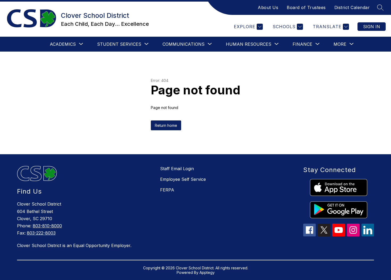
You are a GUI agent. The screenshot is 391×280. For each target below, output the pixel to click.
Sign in (371, 26)
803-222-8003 (41, 233)
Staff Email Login (177, 168)
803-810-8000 (47, 225)
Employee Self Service (183, 179)
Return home (166, 125)
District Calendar (352, 7)
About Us (268, 7)
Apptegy (207, 272)
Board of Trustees (306, 7)
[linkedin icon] (367, 234)
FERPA (167, 190)
